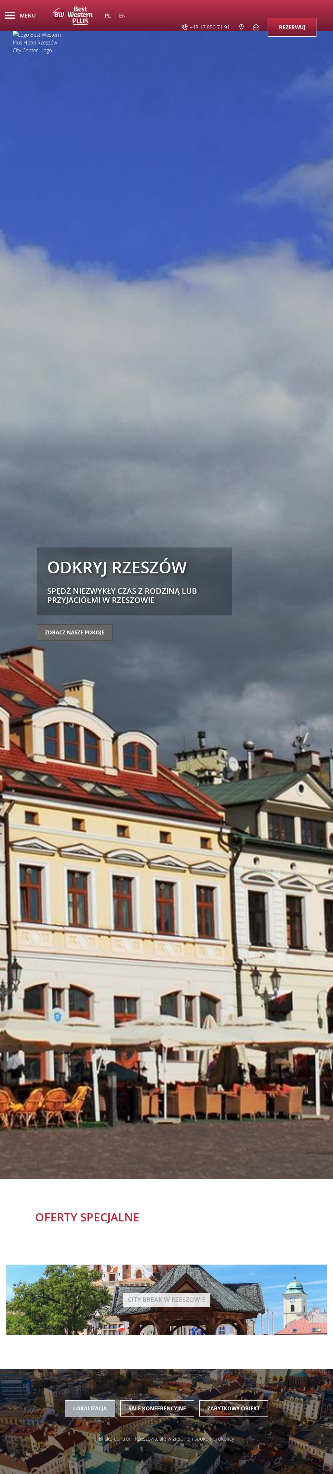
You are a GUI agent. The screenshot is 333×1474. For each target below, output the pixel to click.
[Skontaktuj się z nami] (257, 27)
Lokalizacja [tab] (90, 1408)
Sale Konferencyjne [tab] (157, 1408)
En (122, 15)
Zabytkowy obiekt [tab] (233, 1408)
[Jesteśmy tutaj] (241, 27)
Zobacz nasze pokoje (74, 632)
